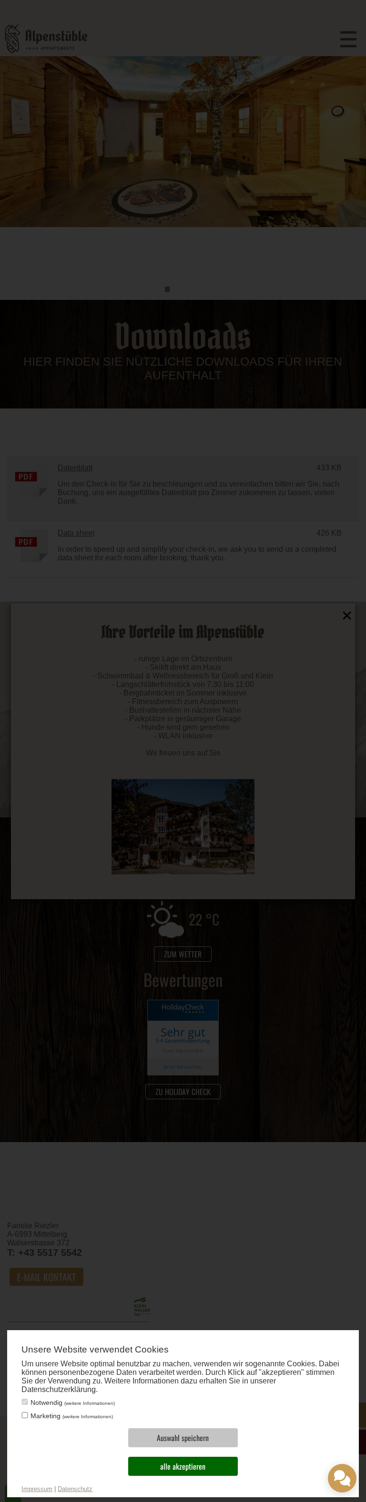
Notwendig (72, 1402)
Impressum (36, 1488)
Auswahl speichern (183, 1437)
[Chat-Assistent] (342, 1478)
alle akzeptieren (182, 1466)
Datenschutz (75, 1488)
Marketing (71, 1416)
